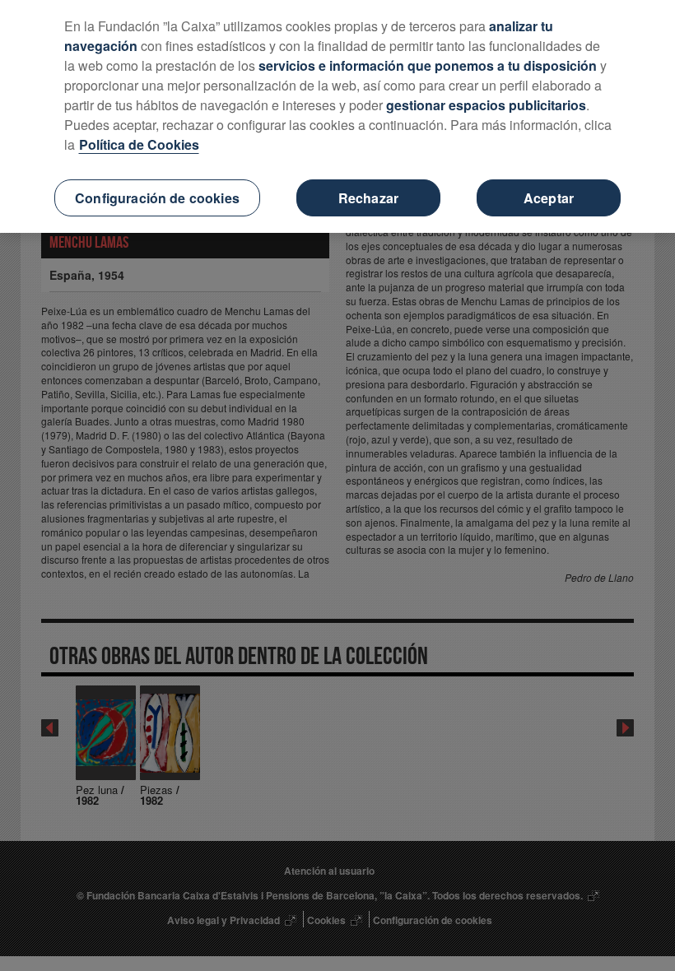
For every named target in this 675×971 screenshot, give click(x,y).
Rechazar (368, 197)
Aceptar (549, 197)
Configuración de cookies (157, 197)
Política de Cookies (139, 144)
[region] (337, 116)
